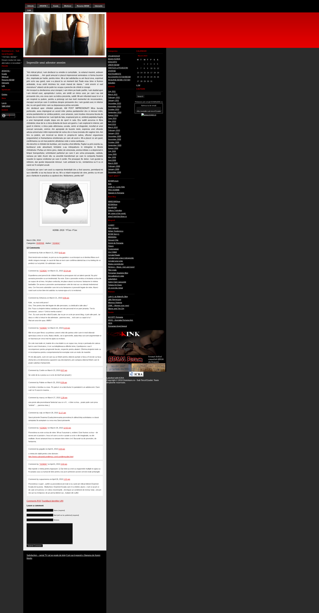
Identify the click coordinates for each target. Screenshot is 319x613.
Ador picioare (113, 228)
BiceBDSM (112, 207)
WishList (5, 77)
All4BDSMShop (114, 201)
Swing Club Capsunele (117, 282)
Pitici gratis (112, 270)
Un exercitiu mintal (115, 288)
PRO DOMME (113, 190)
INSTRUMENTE (114, 74)
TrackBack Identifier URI (52, 501)
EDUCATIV (112, 62)
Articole (30, 6)
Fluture (111, 246)
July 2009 (112, 151)
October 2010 (113, 109)
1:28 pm (64, 398)
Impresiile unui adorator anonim (46, 62)
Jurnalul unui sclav (115, 261)
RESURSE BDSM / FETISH (119, 80)
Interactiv (5, 83)
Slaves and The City (116, 308)
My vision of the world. (117, 213)
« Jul (138, 85)
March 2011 (112, 94)
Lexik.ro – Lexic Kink (116, 187)
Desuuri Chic (113, 240)
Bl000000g (112, 237)
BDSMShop (112, 204)
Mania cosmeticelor (116, 264)
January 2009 (113, 169)
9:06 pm (66, 298)
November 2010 (114, 106)
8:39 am (63, 382)
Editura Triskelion (115, 210)
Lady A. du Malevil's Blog (118, 297)
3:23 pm (61, 449)
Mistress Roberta (115, 303)
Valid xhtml (6, 106)
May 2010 (112, 121)
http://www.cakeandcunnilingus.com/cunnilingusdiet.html (50, 457)
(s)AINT (111, 225)
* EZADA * (56, 243)
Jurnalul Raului (114, 255)
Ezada (4, 74)
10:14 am (67, 271)
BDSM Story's (113, 234)
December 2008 (114, 172)
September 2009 (114, 145)
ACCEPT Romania (115, 317)
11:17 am (62, 413)
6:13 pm (66, 328)
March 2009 (113, 163)
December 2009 (114, 136)
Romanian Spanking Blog (118, 273)
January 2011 (113, 100)
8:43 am (62, 253)
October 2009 (113, 142)
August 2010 (113, 115)
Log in (4, 103)
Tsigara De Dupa (115, 285)
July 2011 (112, 91)
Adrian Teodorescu (115, 231)
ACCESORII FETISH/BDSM (119, 77)
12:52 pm (67, 428)
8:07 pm (64, 370)
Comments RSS (34, 501)
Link (3, 86)
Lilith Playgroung (114, 300)
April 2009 (112, 160)
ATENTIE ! (6, 71)
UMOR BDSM (113, 65)
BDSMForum (113, 181)
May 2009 (112, 157)
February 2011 (114, 97)
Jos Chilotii (112, 252)
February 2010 (114, 130)
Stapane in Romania (116, 193)
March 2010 (113, 127)
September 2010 (114, 112)
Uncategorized (114, 56)
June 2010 (112, 118)
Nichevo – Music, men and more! (121, 267)
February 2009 (114, 166)
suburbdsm (112, 279)
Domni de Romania (115, 243)
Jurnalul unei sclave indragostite (121, 258)
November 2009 (114, 139)
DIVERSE (40, 243)
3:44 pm (64, 464)
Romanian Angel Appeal (117, 326)
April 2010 (112, 124)
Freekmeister (113, 249)
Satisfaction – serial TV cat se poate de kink (46, 555)
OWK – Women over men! (118, 305)
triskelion (111, 83)
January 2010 (113, 133)
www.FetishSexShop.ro (117, 216)
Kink (109, 184)
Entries (4, 94)
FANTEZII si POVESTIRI (118, 68)
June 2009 (112, 154)
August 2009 (113, 148)
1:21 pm (67, 479)
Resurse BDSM (8, 80)
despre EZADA (114, 59)
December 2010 (114, 103)
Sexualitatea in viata (116, 276)
